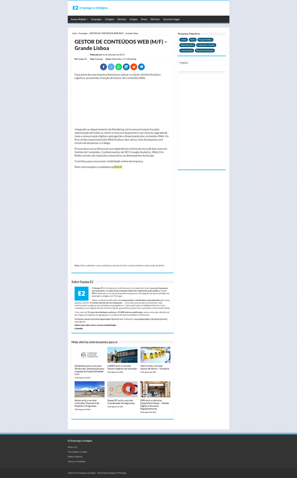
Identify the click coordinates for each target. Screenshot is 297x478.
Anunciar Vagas (171, 19)
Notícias (122, 19)
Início (74, 33)
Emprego (99, 59)
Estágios (109, 19)
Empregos (96, 19)
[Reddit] (133, 66)
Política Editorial (75, 456)
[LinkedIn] (126, 66)
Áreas (144, 19)
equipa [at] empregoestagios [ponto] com (103, 319)
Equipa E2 (82, 59)
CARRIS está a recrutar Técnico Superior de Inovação (122, 367)
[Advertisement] (122, 103)
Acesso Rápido (78, 19)
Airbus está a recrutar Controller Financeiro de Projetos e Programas (87, 403)
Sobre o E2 (72, 447)
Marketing (131, 59)
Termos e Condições (77, 461)
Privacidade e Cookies (77, 452)
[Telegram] (141, 66)
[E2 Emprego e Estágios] (90, 8)
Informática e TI (119, 59)
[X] (111, 66)
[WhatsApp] (118, 66)
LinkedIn (79, 328)
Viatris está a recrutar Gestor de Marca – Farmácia (154, 367)
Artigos (134, 19)
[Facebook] (103, 66)
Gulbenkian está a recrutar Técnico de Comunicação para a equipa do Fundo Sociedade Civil (89, 370)
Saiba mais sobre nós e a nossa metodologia (95, 325)
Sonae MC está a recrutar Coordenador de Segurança (121, 401)
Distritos (155, 19)
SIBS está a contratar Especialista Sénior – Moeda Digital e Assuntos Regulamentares (154, 404)
